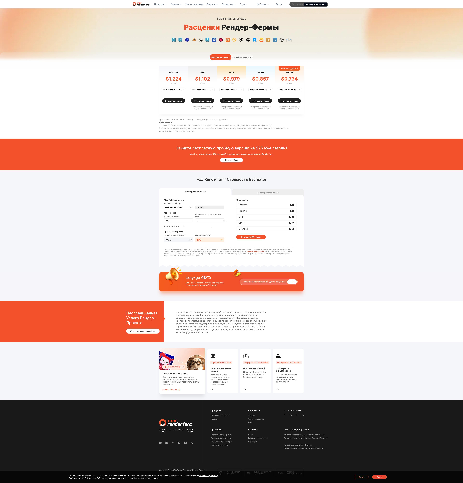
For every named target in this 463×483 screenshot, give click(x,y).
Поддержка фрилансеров (221, 441)
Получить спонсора (219, 445)
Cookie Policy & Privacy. (208, 476)
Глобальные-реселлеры (258, 438)
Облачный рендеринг (220, 415)
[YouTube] (160, 443)
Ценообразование (194, 4)
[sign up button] (292, 281)
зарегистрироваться (255, 251)
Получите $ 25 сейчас (251, 237)
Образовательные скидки (222, 438)
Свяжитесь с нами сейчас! (144, 331)
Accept (379, 477)
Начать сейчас (231, 160)
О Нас (250, 435)
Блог (250, 422)
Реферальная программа (221, 435)
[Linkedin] (166, 443)
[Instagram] (185, 443)
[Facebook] (173, 443)
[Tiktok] (179, 443)
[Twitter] (192, 443)
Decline (361, 477)
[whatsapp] (291, 415)
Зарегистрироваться (316, 4)
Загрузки (252, 415)
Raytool (214, 419)
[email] (285, 415)
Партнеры (252, 441)
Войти (279, 4)
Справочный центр (256, 419)
